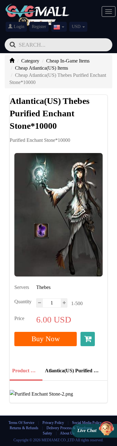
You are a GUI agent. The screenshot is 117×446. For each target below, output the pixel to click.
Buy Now (46, 339)
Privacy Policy (53, 422)
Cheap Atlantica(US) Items (41, 68)
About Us (67, 433)
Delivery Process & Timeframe (69, 428)
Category (30, 60)
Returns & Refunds (24, 428)
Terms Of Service (21, 422)
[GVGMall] (37, 9)
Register (39, 26)
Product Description (25, 370)
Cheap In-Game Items (68, 60)
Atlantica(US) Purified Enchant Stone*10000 (74, 370)
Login (18, 26)
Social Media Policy (87, 422)
